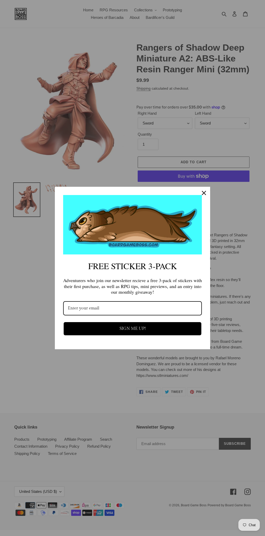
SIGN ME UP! (133, 328)
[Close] (204, 193)
